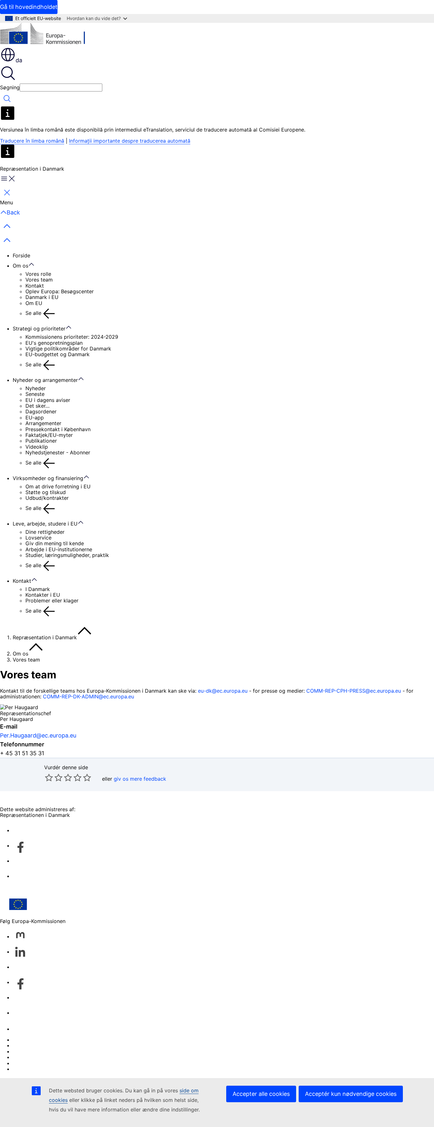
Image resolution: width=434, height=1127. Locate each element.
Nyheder (35, 388)
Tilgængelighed (31, 1069)
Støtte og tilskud (45, 492)
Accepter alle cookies (261, 1093)
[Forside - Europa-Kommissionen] (46, 35)
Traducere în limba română (32, 141)
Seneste (34, 394)
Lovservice (38, 537)
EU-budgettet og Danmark (57, 354)
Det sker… (37, 406)
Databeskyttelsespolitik (41, 1057)
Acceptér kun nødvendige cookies (351, 1093)
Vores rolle (38, 274)
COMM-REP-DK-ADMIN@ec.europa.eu (88, 696)
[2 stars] (53, 777)
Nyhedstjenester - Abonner (57, 452)
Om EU (33, 303)
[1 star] (49, 777)
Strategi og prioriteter (39, 328)
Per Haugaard (16, 719)
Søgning (10, 87)
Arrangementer (43, 423)
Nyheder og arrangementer (45, 380)
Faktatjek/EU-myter (49, 435)
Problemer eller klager (51, 600)
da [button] (19, 60)
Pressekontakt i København (58, 429)
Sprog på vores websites (43, 1045)
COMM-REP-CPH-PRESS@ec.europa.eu (353, 691)
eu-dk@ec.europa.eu (223, 691)
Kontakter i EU (42, 595)
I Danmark (37, 589)
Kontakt (34, 286)
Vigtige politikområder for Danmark (68, 348)
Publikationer (41, 441)
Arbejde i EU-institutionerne (58, 549)
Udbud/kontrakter (47, 498)
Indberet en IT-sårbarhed (42, 1039)
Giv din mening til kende (54, 543)
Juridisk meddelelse (36, 1063)
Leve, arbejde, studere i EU (45, 523)
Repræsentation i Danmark (45, 637)
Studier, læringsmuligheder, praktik (67, 555)
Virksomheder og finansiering (48, 478)
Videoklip (36, 447)
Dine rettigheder (44, 532)
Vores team (39, 279)
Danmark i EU (41, 297)
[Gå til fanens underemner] (34, 264)
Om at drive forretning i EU (58, 486)
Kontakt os (25, 1029)
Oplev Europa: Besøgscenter (59, 291)
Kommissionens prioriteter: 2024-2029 (71, 337)
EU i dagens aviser (47, 400)
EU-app (34, 417)
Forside (21, 255)
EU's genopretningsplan (54, 343)
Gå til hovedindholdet (29, 6)
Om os (20, 265)
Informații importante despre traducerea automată (129, 141)
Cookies (22, 1051)
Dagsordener (41, 411)
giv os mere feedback (140, 779)
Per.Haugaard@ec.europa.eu (38, 735)
